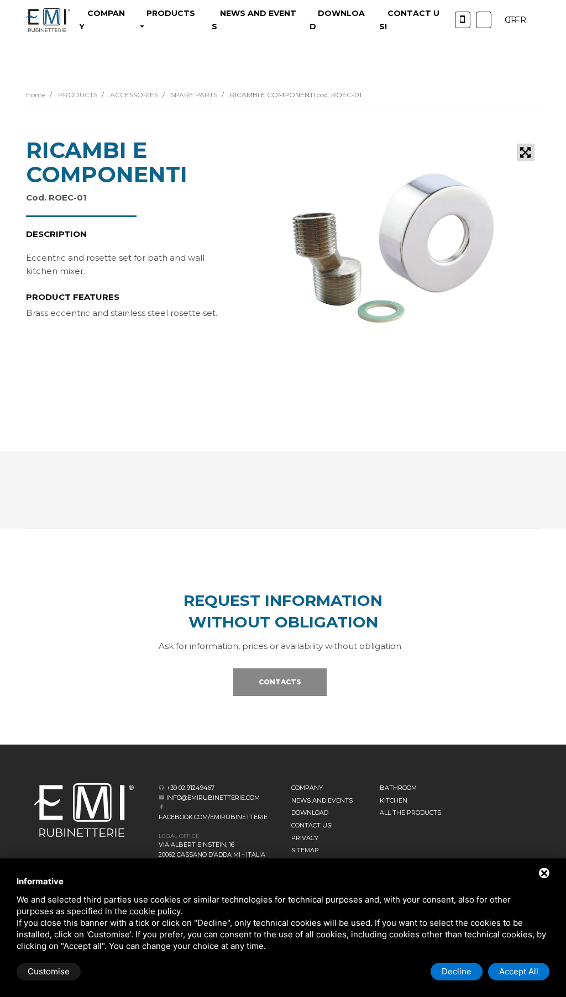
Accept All (518, 971)
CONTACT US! (312, 825)
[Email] (162, 797)
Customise (49, 971)
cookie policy (155, 911)
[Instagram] (483, 20)
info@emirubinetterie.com (213, 797)
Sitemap (305, 850)
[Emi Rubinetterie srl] (48, 20)
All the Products (410, 812)
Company (307, 788)
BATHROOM (398, 788)
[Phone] (462, 20)
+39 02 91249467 (190, 788)
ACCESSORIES (133, 95)
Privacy (304, 838)
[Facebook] (162, 807)
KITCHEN (393, 800)
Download (309, 812)
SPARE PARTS (193, 95)
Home (35, 95)
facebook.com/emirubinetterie (213, 817)
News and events (322, 800)
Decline (456, 971)
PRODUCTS (76, 95)
